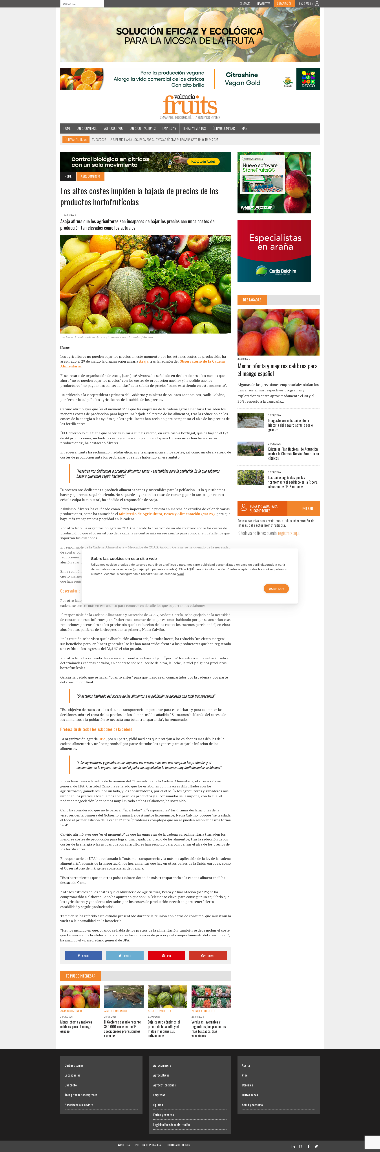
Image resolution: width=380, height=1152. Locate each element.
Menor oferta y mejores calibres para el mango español (76, 1026)
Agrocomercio (87, 128)
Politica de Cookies (178, 1145)
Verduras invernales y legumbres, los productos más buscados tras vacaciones (209, 1028)
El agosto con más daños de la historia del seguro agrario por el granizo (291, 425)
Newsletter (263, 3)
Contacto (244, 3)
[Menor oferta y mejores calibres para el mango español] (80, 1004)
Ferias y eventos (194, 128)
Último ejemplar (224, 128)
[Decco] (190, 86)
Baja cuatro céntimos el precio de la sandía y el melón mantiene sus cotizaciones (164, 1028)
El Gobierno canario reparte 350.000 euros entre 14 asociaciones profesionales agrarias (122, 1028)
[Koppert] (145, 168)
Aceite (246, 1065)
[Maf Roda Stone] (274, 210)
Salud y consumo (252, 1104)
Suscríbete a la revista (79, 1104)
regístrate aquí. (289, 532)
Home (67, 128)
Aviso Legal (124, 1145)
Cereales (247, 1084)
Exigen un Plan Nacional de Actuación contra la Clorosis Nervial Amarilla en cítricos (293, 453)
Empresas (169, 128)
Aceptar (276, 589)
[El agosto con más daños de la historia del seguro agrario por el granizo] (251, 424)
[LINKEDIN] (293, 1146)
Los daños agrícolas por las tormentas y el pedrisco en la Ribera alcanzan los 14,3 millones (293, 482)
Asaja (143, 361)
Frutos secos (250, 1094)
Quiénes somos (74, 1065)
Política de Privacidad (148, 1145)
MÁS (244, 128)
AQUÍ (190, 569)
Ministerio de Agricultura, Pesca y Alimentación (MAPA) (167, 513)
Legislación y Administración (171, 1124)
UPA (102, 738)
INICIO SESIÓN (305, 3)
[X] (316, 1146)
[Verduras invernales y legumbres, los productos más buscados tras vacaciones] (211, 1004)
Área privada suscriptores (81, 1094)
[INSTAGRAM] (300, 1146)
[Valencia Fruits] (190, 106)
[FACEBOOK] (308, 1146)
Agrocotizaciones (143, 128)
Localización (72, 1075)
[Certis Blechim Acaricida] (274, 278)
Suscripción (284, 3)
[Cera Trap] (190, 58)
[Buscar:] (82, 3)
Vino (245, 1075)
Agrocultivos (114, 128)
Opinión (158, 1104)
